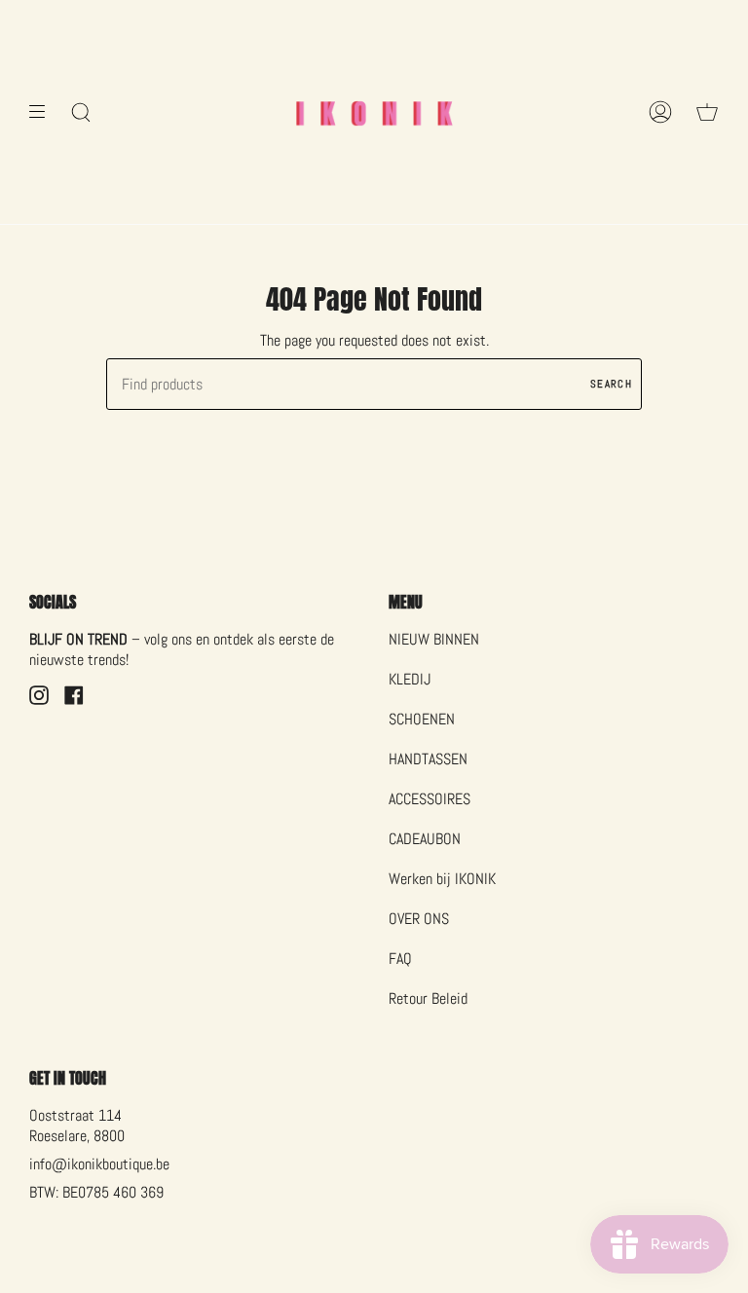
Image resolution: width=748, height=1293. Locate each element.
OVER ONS (419, 918)
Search (611, 383)
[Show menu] (43, 112)
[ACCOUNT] (660, 112)
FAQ (400, 958)
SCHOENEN (422, 719)
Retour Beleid (428, 998)
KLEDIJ (409, 679)
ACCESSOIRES (429, 799)
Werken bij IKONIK (442, 878)
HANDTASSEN (428, 759)
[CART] (707, 112)
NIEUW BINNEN (434, 639)
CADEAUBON (425, 839)
